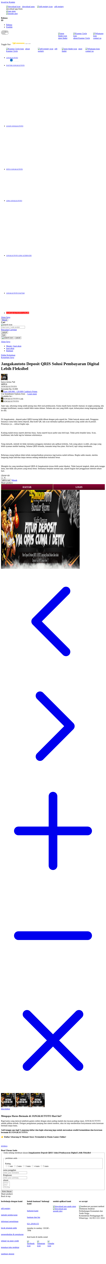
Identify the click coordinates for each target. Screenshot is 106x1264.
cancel (4, 332)
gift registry (59, 6)
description (5, 1109)
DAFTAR (27, 487)
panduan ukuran (7, 1254)
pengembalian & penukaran (12, 1234)
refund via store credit (10, 1241)
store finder (62, 38)
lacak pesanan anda (9, 1228)
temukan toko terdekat (10, 1247)
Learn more (32, 394)
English (9, 27)
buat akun (10, 348)
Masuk (4, 320)
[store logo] (21, 44)
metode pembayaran (9, 1215)
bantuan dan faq (33, 1217)
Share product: (7, 483)
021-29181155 (33, 1224)
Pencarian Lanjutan (9, 330)
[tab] (53, 1110)
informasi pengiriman (9, 1221)
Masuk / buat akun (13, 346)
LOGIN (79, 487)
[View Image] (8, 1106)
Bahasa (9, 25)
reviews (4, 1146)
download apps (28, 6)
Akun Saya (5, 317)
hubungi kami (32, 1211)
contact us (97, 38)
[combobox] (13, 327)
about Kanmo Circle (81, 38)
